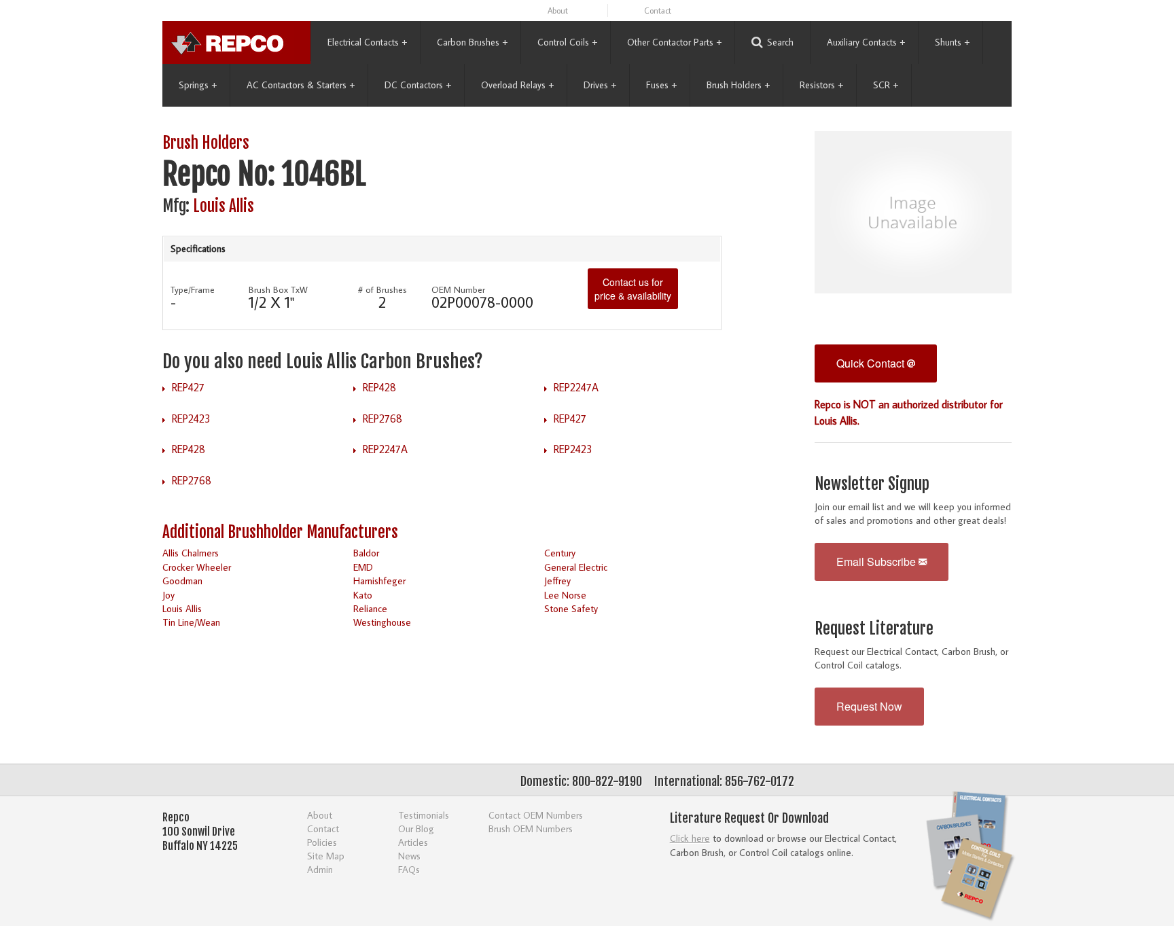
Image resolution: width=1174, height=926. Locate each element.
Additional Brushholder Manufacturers (280, 532)
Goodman (182, 580)
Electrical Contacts (367, 42)
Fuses (661, 85)
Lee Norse (565, 594)
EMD (363, 566)
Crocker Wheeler (196, 566)
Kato (362, 594)
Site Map (325, 855)
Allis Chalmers (190, 552)
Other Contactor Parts (674, 42)
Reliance (370, 608)
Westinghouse (382, 622)
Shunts (952, 42)
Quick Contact (871, 363)
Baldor (366, 552)
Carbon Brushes (472, 42)
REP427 (188, 387)
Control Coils (567, 42)
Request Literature (874, 629)
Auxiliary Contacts (866, 42)
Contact (657, 10)
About (558, 10)
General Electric (575, 566)
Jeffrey (557, 580)
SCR (885, 85)
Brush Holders (738, 85)
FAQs (409, 869)
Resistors (821, 85)
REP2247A (576, 387)
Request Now (869, 706)
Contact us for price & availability (632, 288)
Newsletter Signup (872, 484)
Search (780, 42)
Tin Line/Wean (191, 622)
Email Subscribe (877, 561)
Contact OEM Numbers (535, 814)
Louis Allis (223, 206)
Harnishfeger (379, 580)
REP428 (379, 387)
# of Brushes (382, 289)
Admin (320, 869)
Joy (168, 594)
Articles (413, 842)
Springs (198, 85)
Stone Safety (571, 608)
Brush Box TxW (278, 289)
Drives (600, 85)
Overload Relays (517, 85)
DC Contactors (418, 85)
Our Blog (416, 828)
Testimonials (423, 814)
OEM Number (458, 289)
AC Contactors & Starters (301, 85)
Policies (322, 842)
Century (559, 552)
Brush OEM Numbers (530, 828)
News (409, 855)
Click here (690, 838)
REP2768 (382, 418)
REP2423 (191, 418)
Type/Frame (193, 289)
